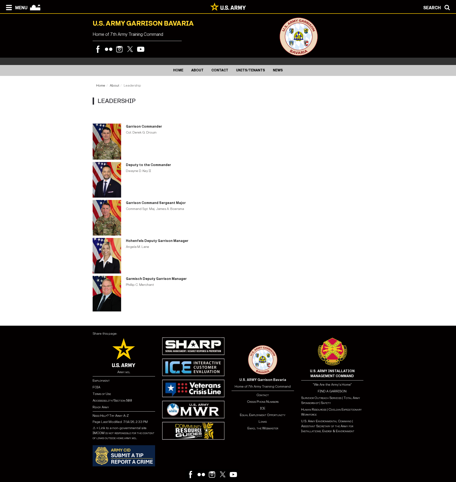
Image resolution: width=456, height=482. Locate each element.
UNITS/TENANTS (250, 70)
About (114, 85)
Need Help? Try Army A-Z (111, 416)
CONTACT (219, 70)
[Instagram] (119, 49)
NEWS (278, 70)
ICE (262, 408)
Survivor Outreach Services (321, 398)
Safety (326, 403)
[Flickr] (108, 49)
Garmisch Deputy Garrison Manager (156, 279)
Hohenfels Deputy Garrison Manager (157, 241)
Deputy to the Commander (148, 165)
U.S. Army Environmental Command (326, 421)
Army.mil (123, 372)
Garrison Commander (144, 127)
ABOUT (197, 70)
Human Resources (313, 410)
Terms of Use (102, 394)
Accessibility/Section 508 (112, 401)
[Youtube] (140, 49)
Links (263, 422)
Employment (101, 381)
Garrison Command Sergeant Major (156, 203)
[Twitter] (130, 49)
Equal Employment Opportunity (262, 415)
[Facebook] (98, 49)
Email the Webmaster (262, 428)
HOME (178, 70)
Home (100, 85)
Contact (262, 395)
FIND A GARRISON (332, 391)
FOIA (96, 387)
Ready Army (101, 407)
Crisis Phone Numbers (263, 402)
